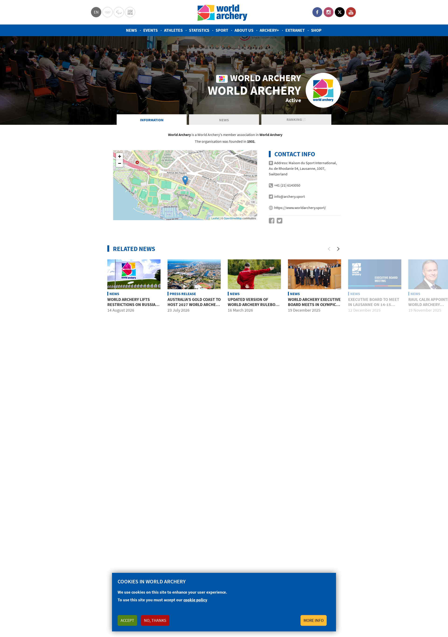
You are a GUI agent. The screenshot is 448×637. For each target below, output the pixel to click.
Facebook (317, 12)
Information (152, 120)
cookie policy (195, 599)
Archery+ (269, 30)
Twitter (340, 12)
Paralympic (119, 12)
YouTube (351, 12)
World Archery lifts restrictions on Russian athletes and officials (132, 304)
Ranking (295, 119)
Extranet (295, 30)
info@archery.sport (289, 196)
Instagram (328, 12)
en (96, 12)
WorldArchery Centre (130, 12)
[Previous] (329, 249)
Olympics (107, 12)
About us (243, 30)
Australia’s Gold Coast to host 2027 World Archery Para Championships (194, 304)
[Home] (222, 12)
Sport (222, 30)
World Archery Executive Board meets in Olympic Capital (314, 304)
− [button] (119, 163)
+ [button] (119, 156)
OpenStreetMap (233, 218)
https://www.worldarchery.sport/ (300, 207)
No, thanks (155, 620)
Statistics (199, 30)
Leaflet (215, 218)
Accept (127, 620)
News (131, 30)
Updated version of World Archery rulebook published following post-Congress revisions (254, 307)
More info (314, 620)
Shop (316, 30)
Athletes (173, 30)
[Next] (338, 249)
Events (150, 30)
